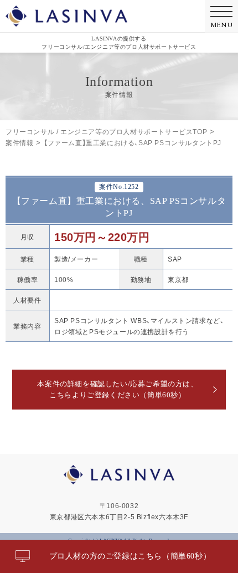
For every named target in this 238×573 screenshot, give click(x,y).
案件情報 (19, 142)
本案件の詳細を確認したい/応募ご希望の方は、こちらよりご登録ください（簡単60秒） (117, 389)
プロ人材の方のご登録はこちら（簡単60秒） (130, 556)
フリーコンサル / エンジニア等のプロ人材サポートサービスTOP (106, 131)
